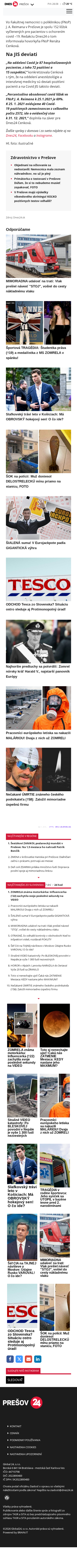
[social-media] (6, 1498)
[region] (32, 5)
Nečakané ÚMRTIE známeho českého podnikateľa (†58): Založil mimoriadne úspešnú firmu (40, 987)
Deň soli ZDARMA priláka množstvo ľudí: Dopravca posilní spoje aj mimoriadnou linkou (40, 869)
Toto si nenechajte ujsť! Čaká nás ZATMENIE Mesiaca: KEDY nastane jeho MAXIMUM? (36, 977)
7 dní (48, 885)
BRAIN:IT (23, 1532)
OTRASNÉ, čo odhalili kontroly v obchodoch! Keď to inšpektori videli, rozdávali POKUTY (40, 937)
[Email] (28, 1359)
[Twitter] (19, 1359)
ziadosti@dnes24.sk (61, 1490)
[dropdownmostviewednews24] (38, 999)
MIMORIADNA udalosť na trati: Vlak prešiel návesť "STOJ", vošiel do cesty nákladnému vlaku (40, 927)
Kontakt (15, 1426)
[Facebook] (10, 1359)
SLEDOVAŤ (15, 1380)
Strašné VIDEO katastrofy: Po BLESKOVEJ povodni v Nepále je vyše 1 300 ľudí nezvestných (40, 957)
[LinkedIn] (38, 1359)
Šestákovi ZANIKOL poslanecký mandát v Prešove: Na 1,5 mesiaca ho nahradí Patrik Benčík (38, 847)
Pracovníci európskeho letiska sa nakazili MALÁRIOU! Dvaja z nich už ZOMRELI (34, 907)
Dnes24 (11, 135)
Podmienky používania (24, 1440)
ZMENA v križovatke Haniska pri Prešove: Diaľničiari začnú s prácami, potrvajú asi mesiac (40, 858)
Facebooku (25, 135)
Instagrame (44, 135)
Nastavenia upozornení (25, 1454)
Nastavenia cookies (22, 1447)
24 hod (58, 885)
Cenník (14, 1433)
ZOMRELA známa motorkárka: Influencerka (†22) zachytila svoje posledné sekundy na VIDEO (39, 895)
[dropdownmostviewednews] (38, 878)
